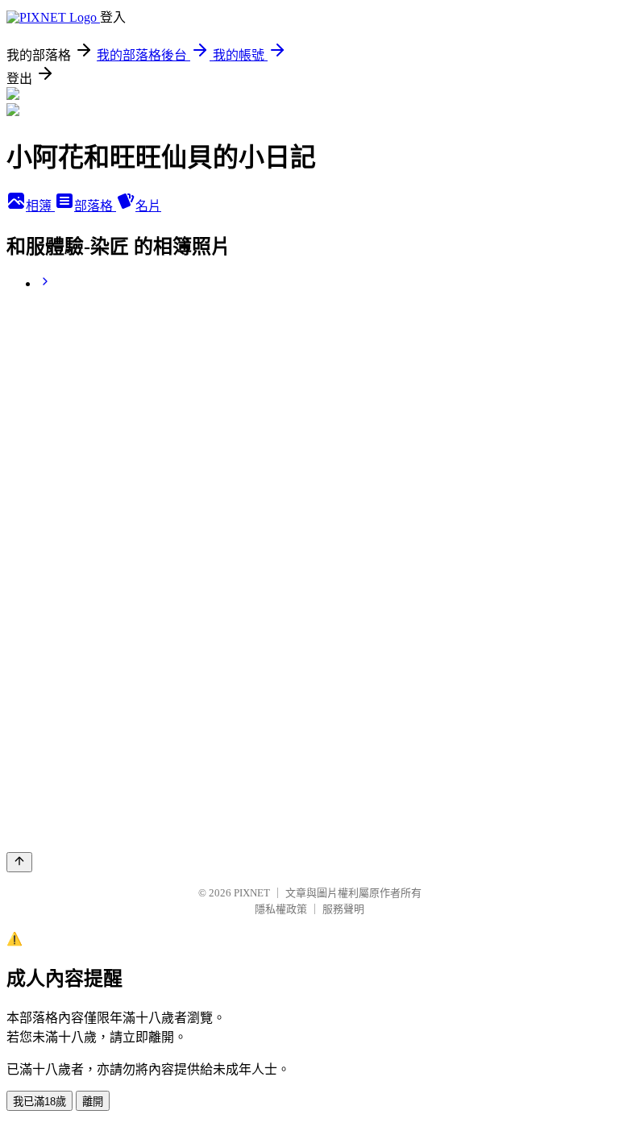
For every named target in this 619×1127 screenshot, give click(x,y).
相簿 (40, 206)
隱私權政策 (281, 909)
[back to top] (19, 862)
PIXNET (252, 893)
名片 (148, 206)
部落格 (95, 206)
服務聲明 (343, 909)
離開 (92, 1102)
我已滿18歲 (39, 1102)
